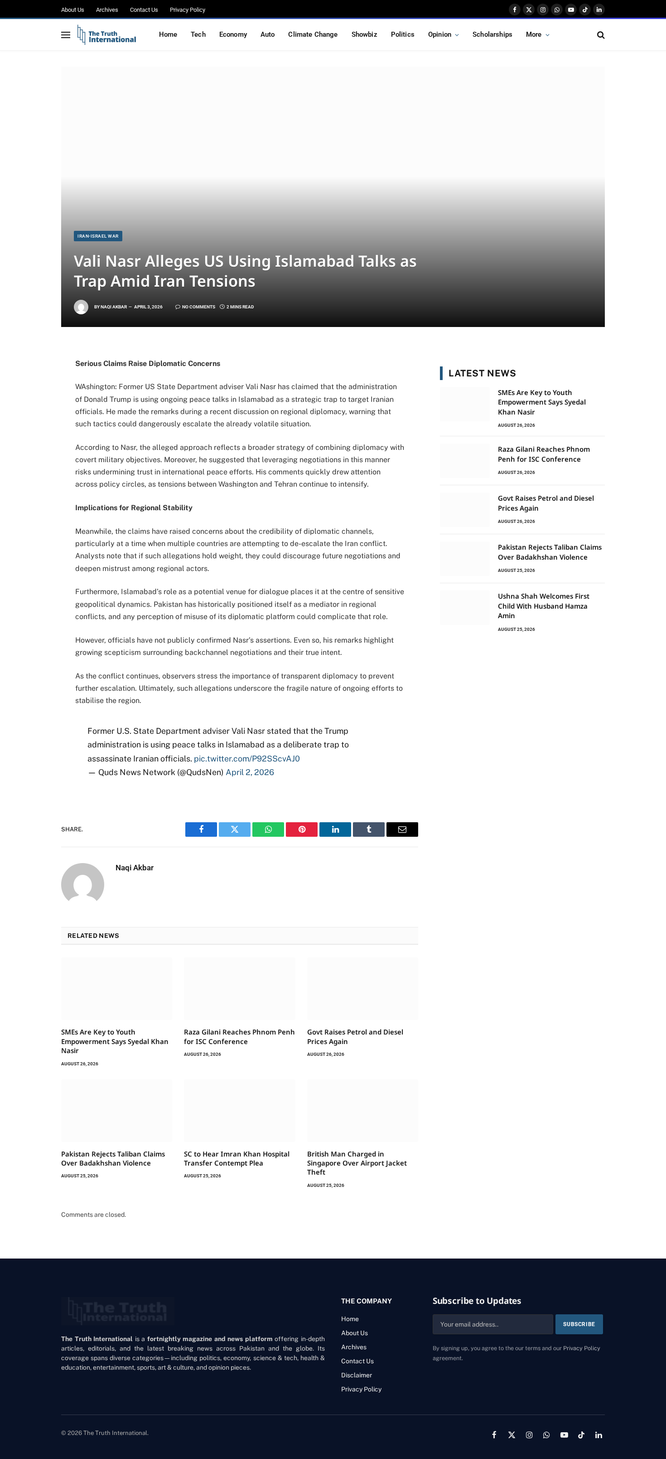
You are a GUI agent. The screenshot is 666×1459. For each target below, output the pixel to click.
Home (168, 34)
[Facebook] (29, 376)
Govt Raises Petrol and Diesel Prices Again (355, 1036)
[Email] (29, 495)
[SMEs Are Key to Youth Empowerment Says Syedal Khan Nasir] (116, 988)
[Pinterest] (29, 455)
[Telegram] (29, 475)
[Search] (600, 34)
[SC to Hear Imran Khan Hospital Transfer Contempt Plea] (239, 1110)
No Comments (198, 306)
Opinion (439, 34)
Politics (403, 34)
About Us (72, 9)
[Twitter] (29, 396)
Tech (198, 34)
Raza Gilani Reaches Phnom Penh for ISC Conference (239, 1036)
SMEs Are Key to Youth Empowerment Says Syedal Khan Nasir (115, 1041)
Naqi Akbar (114, 306)
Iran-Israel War (98, 236)
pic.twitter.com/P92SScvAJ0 (247, 758)
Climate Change (313, 34)
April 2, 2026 (250, 772)
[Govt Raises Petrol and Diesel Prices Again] (362, 988)
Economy (233, 34)
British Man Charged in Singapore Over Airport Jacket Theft (357, 1163)
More (534, 34)
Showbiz (364, 34)
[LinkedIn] (29, 435)
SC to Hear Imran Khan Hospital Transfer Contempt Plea (237, 1158)
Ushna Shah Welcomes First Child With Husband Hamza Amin (543, 605)
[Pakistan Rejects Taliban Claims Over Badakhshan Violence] (116, 1110)
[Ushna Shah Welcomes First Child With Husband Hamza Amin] (465, 607)
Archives (107, 9)
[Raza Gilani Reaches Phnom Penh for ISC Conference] (239, 988)
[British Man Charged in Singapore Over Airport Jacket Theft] (362, 1110)
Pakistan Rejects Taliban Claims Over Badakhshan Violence (113, 1158)
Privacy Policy (187, 9)
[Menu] (65, 34)
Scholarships (492, 34)
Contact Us (144, 9)
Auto (268, 34)
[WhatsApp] (29, 416)
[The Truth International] (106, 35)
